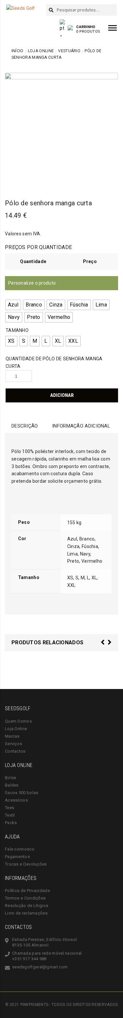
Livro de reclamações (26, 913)
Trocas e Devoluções (26, 864)
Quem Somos (18, 721)
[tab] (25, 426)
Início (17, 51)
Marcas (12, 736)
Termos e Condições (25, 898)
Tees (9, 807)
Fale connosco (19, 849)
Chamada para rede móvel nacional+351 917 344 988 (47, 956)
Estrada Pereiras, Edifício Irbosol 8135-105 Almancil (44, 942)
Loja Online (41, 51)
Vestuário (69, 51)
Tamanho (17, 330)
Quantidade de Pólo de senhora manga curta (54, 362)
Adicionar (62, 395)
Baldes (12, 785)
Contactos (15, 751)
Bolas (10, 777)
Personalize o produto (32, 283)
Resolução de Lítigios (26, 905)
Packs (11, 822)
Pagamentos (17, 856)
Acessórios (16, 800)
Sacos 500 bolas (21, 792)
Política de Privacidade (27, 890)
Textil (10, 815)
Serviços (13, 743)
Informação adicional (81, 426)
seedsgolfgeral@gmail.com (40, 966)
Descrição (24, 426)
